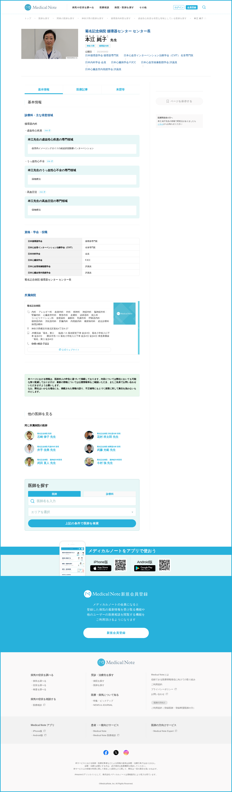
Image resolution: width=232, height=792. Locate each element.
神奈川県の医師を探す (93, 18)
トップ (28, 18)
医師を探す (44, 18)
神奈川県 (91, 46)
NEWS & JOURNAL (103, 705)
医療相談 (104, 7)
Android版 (38, 735)
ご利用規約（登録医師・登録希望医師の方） (173, 708)
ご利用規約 (156, 684)
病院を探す (98, 681)
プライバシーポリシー (162, 689)
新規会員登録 (116, 632)
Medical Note (99, 731)
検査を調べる (39, 689)
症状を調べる (39, 685)
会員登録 (191, 7)
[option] (49, 43)
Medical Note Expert (163, 731)
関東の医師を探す (65, 18)
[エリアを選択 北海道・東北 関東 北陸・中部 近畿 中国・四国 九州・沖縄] (82, 512)
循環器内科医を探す (121, 18)
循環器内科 (104, 46)
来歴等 (120, 89)
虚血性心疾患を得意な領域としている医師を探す (162, 18)
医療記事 (82, 89)
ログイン (179, 7)
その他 (143, 7)
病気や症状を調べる (83, 7)
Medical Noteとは (160, 674)
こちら (160, 124)
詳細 (46, 130)
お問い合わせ (157, 694)
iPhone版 (37, 731)
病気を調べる (39, 681)
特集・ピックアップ (103, 701)
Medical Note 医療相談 (104, 735)
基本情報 (43, 89)
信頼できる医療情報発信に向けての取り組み (173, 679)
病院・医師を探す (124, 7)
